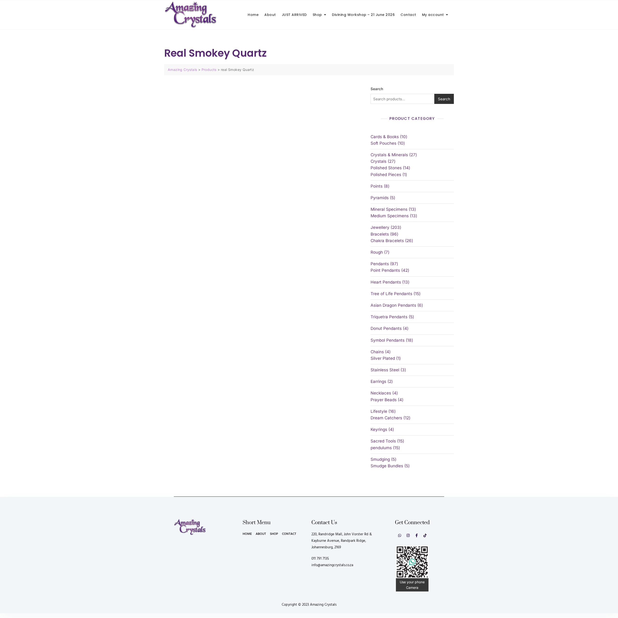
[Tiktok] (425, 535)
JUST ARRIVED (294, 14)
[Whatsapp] (399, 535)
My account (433, 14)
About (270, 14)
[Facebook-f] (416, 535)
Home (253, 14)
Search (377, 89)
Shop (317, 14)
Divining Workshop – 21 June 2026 (363, 14)
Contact (408, 14)
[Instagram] (408, 535)
